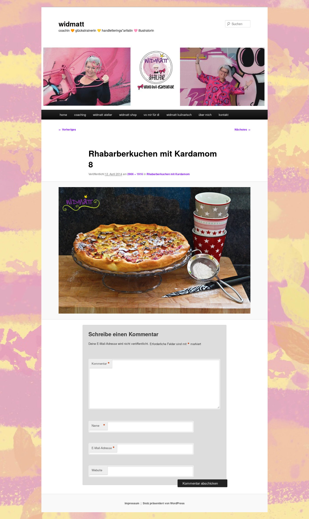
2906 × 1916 (135, 174)
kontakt (223, 114)
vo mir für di (151, 114)
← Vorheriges (67, 129)
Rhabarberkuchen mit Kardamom (168, 174)
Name (98, 425)
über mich (205, 114)
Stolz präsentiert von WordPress (164, 503)
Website (97, 470)
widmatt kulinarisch (179, 114)
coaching (80, 114)
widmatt (71, 24)
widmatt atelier (102, 114)
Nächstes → (242, 129)
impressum (132, 503)
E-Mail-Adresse (103, 448)
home (63, 114)
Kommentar (101, 363)
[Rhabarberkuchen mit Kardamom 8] (154, 250)
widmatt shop (128, 114)
